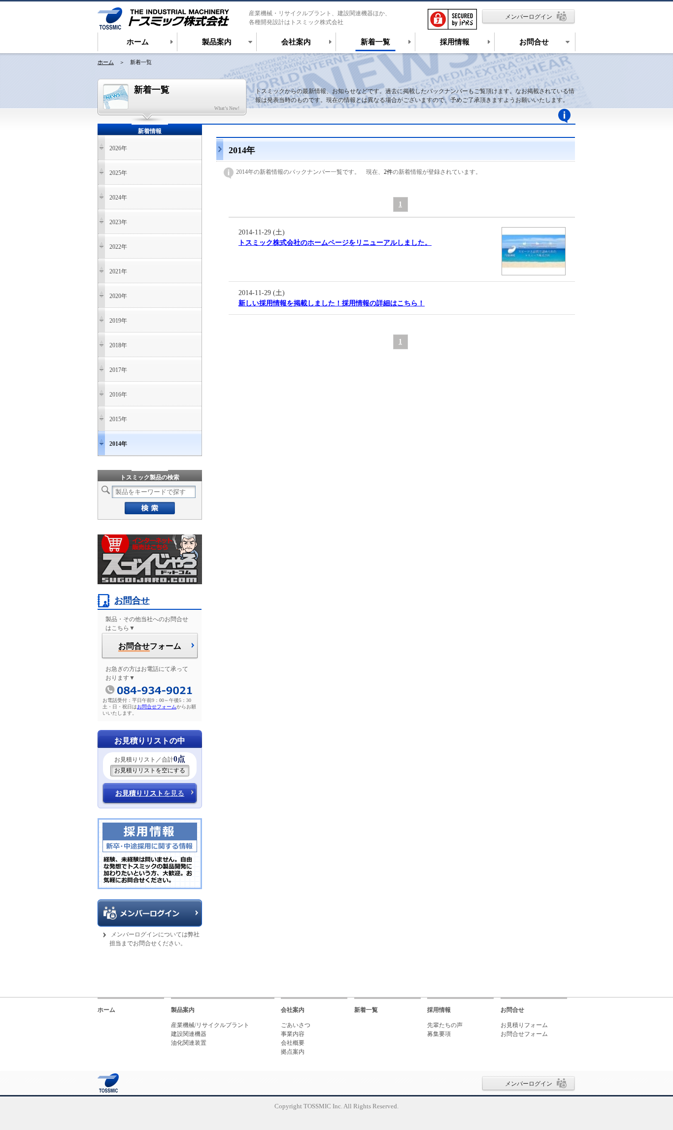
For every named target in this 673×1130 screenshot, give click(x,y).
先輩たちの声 (445, 1025)
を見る (149, 793)
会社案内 (292, 1009)
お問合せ (132, 600)
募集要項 (439, 1033)
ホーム (106, 62)
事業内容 (292, 1033)
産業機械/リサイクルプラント (210, 1025)
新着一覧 (366, 1009)
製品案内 (183, 1009)
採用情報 (439, 1009)
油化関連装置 (188, 1042)
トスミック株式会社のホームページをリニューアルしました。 (335, 242)
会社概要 (292, 1042)
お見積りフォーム (524, 1025)
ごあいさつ (295, 1025)
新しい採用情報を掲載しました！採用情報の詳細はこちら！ (331, 303)
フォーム (149, 646)
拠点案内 (292, 1051)
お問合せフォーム (156, 706)
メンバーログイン (528, 16)
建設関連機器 (188, 1033)
